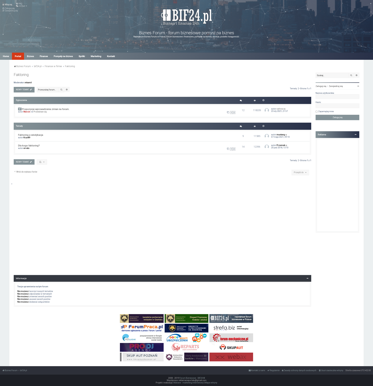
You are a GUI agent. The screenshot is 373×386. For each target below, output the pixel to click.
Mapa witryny (211, 382)
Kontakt (111, 56)
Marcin (26, 112)
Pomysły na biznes (63, 56)
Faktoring (21, 75)
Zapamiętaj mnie (326, 111)
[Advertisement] (337, 185)
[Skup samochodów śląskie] (231, 347)
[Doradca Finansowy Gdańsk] (142, 318)
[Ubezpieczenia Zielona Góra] (186, 338)
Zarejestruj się (336, 86)
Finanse (44, 56)
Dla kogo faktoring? (29, 145)
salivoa (280, 109)
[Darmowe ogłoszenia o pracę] (142, 328)
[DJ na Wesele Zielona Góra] (142, 347)
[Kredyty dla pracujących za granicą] (186, 328)
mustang (281, 134)
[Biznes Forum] (186, 16)
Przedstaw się (40, 112)
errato (26, 148)
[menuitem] (19, 3)
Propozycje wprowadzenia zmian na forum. (45, 109)
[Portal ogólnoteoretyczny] (231, 328)
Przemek (281, 145)
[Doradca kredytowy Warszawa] (186, 357)
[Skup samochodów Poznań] (142, 357)
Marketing (96, 56)
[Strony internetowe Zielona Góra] (142, 338)
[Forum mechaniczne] (231, 338)
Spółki (82, 56)
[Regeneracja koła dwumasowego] (186, 347)
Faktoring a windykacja (30, 134)
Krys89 (26, 137)
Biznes (30, 56)
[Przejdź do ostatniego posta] (285, 109)
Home (6, 56)
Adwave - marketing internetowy (188, 382)
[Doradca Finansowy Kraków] (186, 318)
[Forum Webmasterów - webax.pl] (231, 357)
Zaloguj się (321, 86)
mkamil (28, 82)
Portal (18, 56)
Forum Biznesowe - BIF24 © (192, 378)
